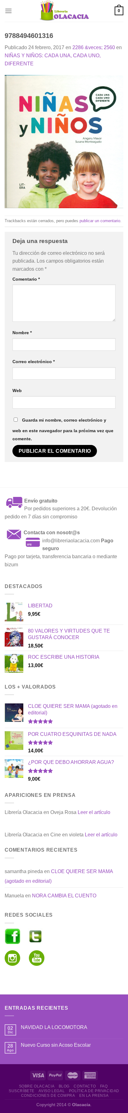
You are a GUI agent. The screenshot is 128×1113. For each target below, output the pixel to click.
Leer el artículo (94, 812)
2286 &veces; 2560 (93, 47)
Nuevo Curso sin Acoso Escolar (56, 1045)
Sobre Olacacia (37, 1086)
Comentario (26, 279)
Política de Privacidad (94, 1091)
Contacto (85, 1086)
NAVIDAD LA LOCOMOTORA (54, 1027)
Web (17, 390)
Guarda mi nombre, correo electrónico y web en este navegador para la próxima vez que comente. (62, 429)
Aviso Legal (52, 1091)
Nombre (22, 332)
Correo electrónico (33, 361)
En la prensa (93, 1095)
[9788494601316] (64, 141)
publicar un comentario (100, 220)
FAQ (104, 1086)
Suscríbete (21, 1091)
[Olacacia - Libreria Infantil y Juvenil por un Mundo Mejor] (64, 11)
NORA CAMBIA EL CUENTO (64, 895)
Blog (64, 1086)
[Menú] (8, 10)
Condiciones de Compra (48, 1095)
